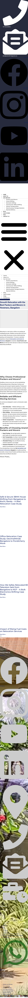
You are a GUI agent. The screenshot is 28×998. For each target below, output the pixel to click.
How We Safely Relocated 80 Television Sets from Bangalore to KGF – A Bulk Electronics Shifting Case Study (14, 589)
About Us (5, 196)
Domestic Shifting (7, 976)
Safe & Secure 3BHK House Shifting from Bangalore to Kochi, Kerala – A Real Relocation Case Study (13, 500)
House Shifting (6, 974)
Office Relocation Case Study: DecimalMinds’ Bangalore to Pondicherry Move (12, 539)
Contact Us (6, 216)
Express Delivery (10, 209)
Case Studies (6, 213)
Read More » (3, 506)
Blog (4, 211)
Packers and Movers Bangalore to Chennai (13, 920)
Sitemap (25, 996)
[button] (14, 246)
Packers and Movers (8, 972)
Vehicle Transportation (8, 979)
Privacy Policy (6, 917)
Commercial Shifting (8, 977)
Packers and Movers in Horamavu (11, 919)
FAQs (4, 214)
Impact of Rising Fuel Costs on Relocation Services (13, 630)
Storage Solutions (7, 981)
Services (2, 970)
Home (4, 194)
